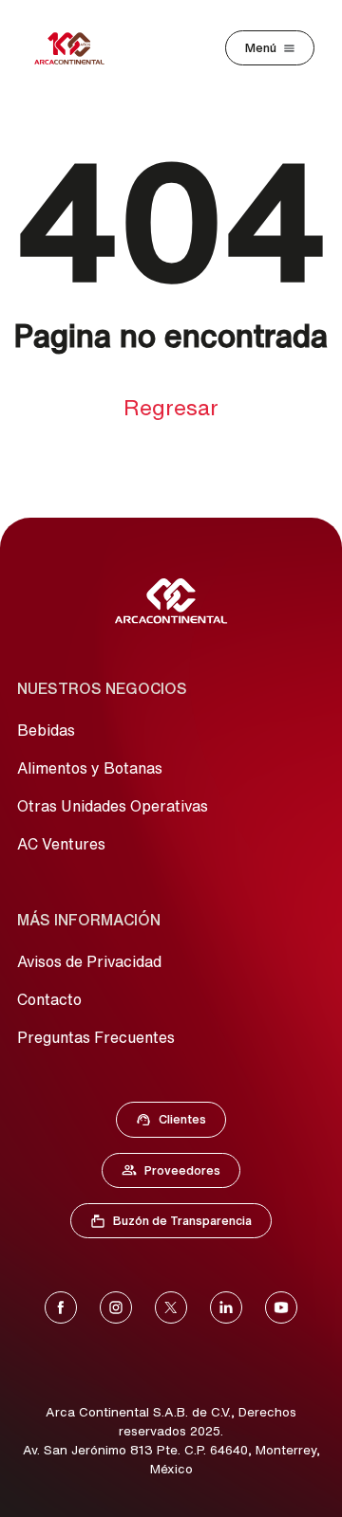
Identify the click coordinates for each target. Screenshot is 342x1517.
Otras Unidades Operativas (112, 805)
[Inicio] (69, 48)
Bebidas (46, 730)
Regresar (171, 407)
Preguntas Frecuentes (96, 1037)
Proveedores (180, 1174)
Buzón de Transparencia (180, 1225)
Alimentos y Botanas (89, 768)
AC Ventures (61, 843)
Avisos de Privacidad (89, 961)
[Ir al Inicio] (171, 601)
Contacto (49, 999)
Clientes (176, 1123)
